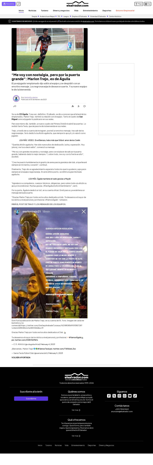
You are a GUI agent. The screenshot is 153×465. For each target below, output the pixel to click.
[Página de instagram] (119, 397)
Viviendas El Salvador (98, 16)
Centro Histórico (115, 16)
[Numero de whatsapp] (124, 397)
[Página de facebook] (109, 397)
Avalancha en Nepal (47, 16)
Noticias (32, 10)
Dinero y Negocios (106, 445)
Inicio (21, 10)
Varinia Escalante (31, 97)
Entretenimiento (90, 10)
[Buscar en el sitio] (18, 4)
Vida (76, 10)
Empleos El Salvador (79, 16)
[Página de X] (114, 397)
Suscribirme (31, 398)
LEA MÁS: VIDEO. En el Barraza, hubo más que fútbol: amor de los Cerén (49, 140)
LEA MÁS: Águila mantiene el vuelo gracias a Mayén (49, 179)
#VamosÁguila (75, 337)
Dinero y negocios (61, 10)
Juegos (66, 16)
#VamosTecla (43, 349)
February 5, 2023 (55, 353)
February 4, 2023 (48, 344)
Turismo (44, 10)
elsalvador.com (88, 21)
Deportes (107, 10)
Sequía (34, 16)
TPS (58, 16)
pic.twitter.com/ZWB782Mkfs (25, 340)
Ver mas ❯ (76, 410)
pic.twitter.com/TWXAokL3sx (63, 349)
